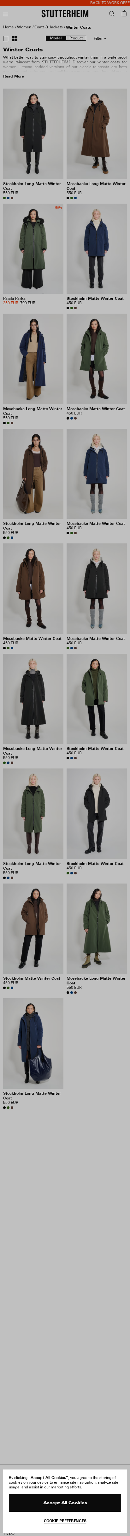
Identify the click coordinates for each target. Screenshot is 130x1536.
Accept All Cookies (65, 1503)
